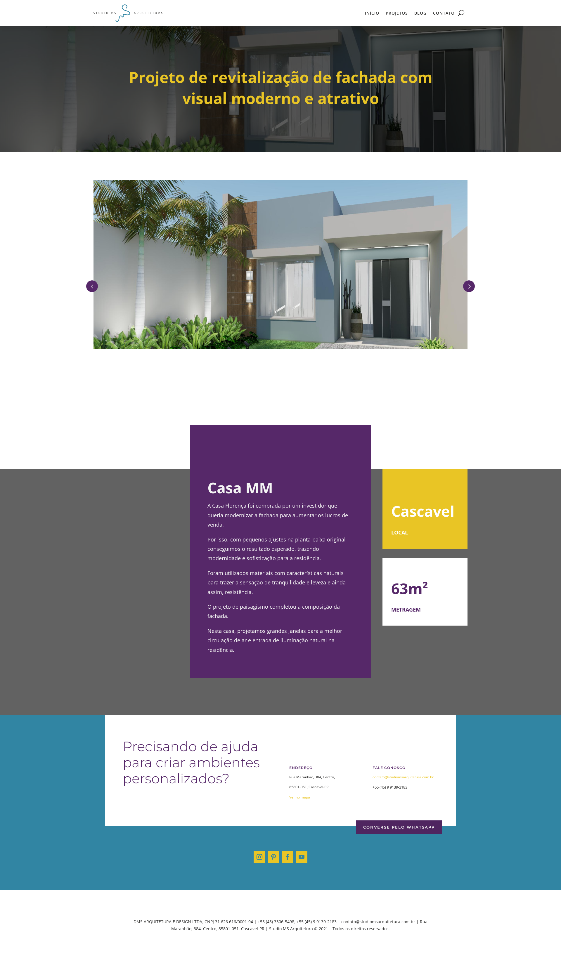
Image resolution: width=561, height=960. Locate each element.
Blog (420, 13)
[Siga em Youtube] (301, 849)
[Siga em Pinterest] (273, 849)
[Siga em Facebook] (287, 849)
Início (372, 13)
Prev (92, 282)
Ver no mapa (299, 789)
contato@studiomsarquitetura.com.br (403, 769)
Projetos (397, 13)
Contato (444, 13)
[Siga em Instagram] (259, 849)
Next (469, 282)
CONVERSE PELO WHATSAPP (399, 819)
